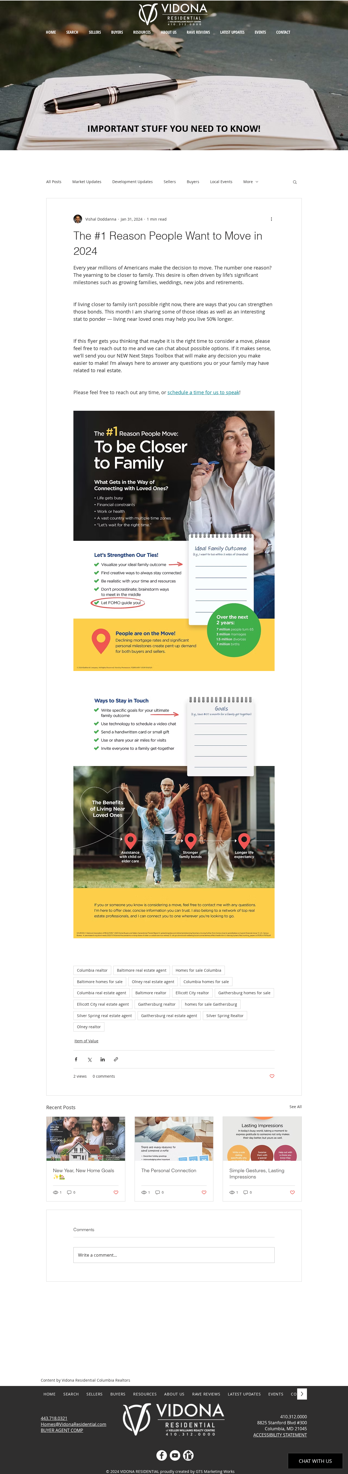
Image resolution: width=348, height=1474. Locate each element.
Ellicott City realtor (192, 992)
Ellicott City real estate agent (103, 1004)
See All (296, 1106)
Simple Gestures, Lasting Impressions (256, 1173)
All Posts (53, 181)
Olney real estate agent (153, 981)
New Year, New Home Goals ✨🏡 (83, 1173)
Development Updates (132, 181)
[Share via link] (116, 1059)
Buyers (193, 181)
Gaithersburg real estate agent (169, 1015)
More (248, 181)
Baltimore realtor (150, 992)
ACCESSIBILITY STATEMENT (280, 1435)
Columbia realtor (92, 970)
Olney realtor (89, 1026)
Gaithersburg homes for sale (244, 992)
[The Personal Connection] (174, 1139)
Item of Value (86, 1040)
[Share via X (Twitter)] (89, 1059)
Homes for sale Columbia (198, 970)
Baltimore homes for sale (100, 981)
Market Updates (86, 181)
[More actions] (271, 219)
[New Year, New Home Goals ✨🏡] (85, 1139)
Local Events (221, 181)
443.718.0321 (54, 1418)
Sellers (170, 181)
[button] (142, 32)
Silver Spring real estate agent (104, 1015)
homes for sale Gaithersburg (211, 1004)
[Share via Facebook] (76, 1059)
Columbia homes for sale (206, 981)
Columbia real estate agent (101, 992)
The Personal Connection (168, 1170)
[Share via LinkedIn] (102, 1059)
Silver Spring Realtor (225, 1015)
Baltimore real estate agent (141, 970)
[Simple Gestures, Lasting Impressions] (262, 1139)
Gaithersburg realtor (157, 1004)
